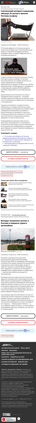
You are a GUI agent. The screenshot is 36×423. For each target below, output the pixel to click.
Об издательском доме (10, 348)
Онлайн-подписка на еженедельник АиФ (17, 359)
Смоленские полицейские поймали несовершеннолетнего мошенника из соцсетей (18, 195)
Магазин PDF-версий (9, 362)
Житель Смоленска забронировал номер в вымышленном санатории (20, 183)
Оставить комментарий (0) (18, 159)
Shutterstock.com (6, 42)
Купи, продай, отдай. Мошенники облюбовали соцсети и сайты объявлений (19, 200)
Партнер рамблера (16, 414)
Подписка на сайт (17, 357)
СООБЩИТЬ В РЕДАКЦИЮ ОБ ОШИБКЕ (14, 364)
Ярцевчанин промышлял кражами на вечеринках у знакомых (17, 141)
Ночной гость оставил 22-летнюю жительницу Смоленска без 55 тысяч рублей (21, 205)
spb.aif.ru (19, 251)
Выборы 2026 (23, 362)
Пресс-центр (25, 348)
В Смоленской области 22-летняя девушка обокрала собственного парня (17, 137)
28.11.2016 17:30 (5, 7)
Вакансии (13, 350)
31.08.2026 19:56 (5, 215)
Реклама (4, 350)
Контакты (5, 357)
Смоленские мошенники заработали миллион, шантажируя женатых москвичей (20, 189)
